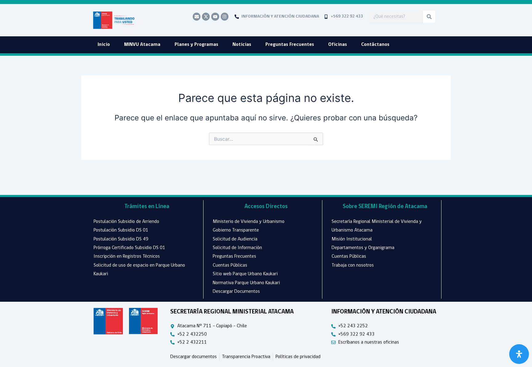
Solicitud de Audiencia (235, 239)
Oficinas (337, 44)
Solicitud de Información (237, 247)
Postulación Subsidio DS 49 (121, 239)
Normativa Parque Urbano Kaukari (246, 282)
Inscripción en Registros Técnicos (127, 256)
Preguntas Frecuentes (289, 44)
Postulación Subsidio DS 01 (121, 230)
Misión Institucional (352, 239)
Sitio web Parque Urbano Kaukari (245, 274)
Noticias (241, 44)
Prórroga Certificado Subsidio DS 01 (129, 247)
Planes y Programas (196, 44)
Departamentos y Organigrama (363, 247)
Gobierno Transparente (236, 230)
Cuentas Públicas (230, 265)
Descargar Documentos (236, 291)
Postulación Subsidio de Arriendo (126, 221)
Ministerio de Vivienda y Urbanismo (248, 221)
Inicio (104, 44)
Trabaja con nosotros (353, 265)
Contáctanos (375, 44)
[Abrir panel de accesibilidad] (519, 354)
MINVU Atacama (142, 44)
